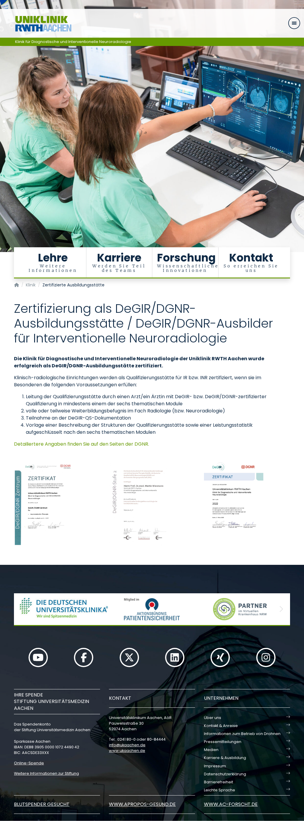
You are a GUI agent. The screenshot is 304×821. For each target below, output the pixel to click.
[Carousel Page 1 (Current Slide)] (4, 121)
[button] (23, 609)
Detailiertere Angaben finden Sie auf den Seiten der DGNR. (81, 444)
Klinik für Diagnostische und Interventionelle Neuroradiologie (73, 41)
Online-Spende (29, 763)
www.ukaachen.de (127, 750)
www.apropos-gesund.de (142, 804)
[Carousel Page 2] (4, 126)
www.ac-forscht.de (231, 804)
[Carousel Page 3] (4, 130)
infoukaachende (127, 744)
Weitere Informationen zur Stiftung (46, 773)
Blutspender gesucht (41, 804)
